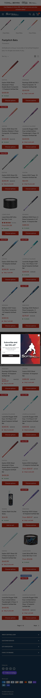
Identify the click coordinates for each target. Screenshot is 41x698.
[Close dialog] (39, 335)
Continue (11, 355)
